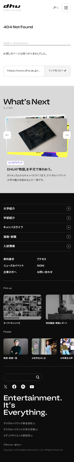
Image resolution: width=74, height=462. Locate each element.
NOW (40, 266)
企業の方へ (10, 272)
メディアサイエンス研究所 (18, 436)
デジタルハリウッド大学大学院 (20, 430)
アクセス (41, 259)
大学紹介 (9, 208)
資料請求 (8, 259)
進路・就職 (9, 237)
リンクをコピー (56, 71)
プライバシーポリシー (12, 445)
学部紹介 (9, 218)
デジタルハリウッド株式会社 (19, 423)
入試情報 (9, 246)
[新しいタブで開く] (5, 387)
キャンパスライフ (13, 227)
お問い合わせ (44, 272)
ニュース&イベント (13, 266)
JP (54, 7)
